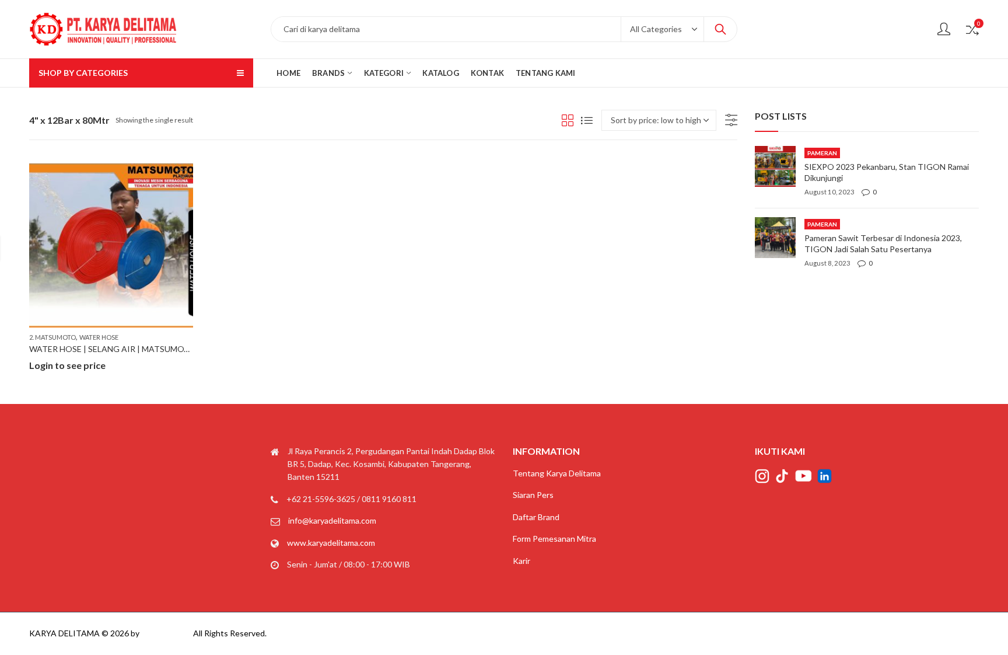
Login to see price (67, 365)
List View (587, 120)
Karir (521, 561)
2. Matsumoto (52, 337)
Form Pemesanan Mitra (554, 538)
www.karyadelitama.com (331, 543)
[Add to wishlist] (182, 173)
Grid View (567, 120)
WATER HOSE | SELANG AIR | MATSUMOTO (112, 349)
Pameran (822, 152)
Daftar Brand (536, 517)
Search (720, 29)
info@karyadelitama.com (332, 520)
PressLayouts (166, 633)
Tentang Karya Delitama (557, 473)
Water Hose (98, 337)
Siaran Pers (533, 495)
